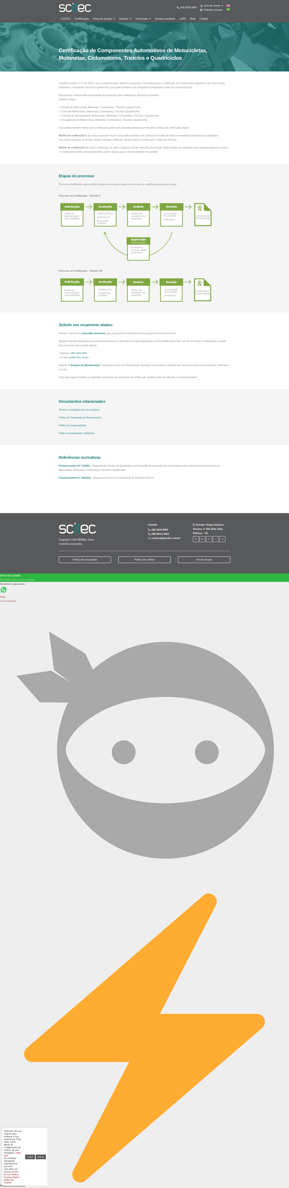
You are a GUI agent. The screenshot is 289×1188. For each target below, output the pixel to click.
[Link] (75, 7)
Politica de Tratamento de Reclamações (80, 417)
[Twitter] (222, 539)
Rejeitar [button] (40, 1157)
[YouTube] (202, 539)
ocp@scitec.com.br (78, 357)
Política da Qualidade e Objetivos (76, 433)
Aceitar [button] (30, 1157)
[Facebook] (196, 539)
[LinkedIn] (209, 539)
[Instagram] (216, 539)
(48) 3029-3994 (79, 353)
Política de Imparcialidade (72, 425)
